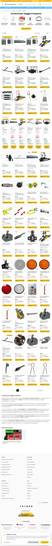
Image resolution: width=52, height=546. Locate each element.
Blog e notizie (29, 472)
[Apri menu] (2, 4)
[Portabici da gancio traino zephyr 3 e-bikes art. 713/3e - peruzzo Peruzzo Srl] (19, 69)
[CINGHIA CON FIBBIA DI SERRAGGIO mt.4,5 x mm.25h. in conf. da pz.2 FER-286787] (32, 185)
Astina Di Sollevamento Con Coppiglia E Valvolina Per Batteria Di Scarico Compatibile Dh (32, 105)
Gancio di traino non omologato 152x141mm (7, 272)
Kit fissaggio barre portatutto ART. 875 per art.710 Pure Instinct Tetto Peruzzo (6, 50)
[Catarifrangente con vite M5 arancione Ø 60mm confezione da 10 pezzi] (44, 264)
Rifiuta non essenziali (33, 542)
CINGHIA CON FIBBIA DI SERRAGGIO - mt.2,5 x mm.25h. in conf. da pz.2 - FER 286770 (6, 219)
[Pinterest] (29, 506)
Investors (29, 477)
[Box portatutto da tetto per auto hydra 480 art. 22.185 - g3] (19, 41)
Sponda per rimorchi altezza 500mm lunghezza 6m (32, 322)
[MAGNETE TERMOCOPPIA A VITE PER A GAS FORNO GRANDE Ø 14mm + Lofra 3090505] (44, 211)
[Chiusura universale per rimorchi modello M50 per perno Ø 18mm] (19, 236)
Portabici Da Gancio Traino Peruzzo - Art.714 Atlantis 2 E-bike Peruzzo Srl (19, 105)
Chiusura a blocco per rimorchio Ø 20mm (6, 244)
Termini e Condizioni (5, 490)
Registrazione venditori (6, 467)
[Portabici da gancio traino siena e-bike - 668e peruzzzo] (44, 41)
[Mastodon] (20, 506)
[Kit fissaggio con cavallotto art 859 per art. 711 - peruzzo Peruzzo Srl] (7, 96)
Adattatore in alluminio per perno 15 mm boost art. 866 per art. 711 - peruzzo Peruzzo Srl (7, 194)
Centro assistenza (5, 483)
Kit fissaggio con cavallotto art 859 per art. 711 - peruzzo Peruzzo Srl (7, 105)
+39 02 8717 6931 (47, 1)
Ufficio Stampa (30, 474)
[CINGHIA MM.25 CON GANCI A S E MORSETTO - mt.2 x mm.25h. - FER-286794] (32, 211)
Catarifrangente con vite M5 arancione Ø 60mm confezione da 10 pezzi (45, 272)
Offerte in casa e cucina (26, 7)
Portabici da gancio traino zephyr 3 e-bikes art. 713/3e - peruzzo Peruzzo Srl (19, 79)
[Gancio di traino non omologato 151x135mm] (32, 236)
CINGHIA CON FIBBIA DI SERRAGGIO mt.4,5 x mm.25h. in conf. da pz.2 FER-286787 (32, 193)
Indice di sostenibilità (31, 464)
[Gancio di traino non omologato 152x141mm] (7, 264)
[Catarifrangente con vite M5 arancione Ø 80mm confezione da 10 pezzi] (32, 264)
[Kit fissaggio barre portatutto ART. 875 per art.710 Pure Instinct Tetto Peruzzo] (7, 41)
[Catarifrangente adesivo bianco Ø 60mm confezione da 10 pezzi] (19, 264)
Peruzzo (4, 48)
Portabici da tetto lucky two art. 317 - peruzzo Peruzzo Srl (19, 166)
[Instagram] (24, 506)
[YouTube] (31, 506)
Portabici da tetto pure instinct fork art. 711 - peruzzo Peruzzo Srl (45, 79)
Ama (16, 321)
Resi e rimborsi (4, 485)
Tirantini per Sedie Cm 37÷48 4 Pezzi (44, 105)
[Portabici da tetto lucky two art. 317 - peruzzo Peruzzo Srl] (19, 157)
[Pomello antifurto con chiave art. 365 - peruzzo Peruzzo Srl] (19, 185)
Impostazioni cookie (11, 539)
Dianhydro (29, 102)
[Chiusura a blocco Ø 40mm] (32, 340)
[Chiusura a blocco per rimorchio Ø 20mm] (7, 236)
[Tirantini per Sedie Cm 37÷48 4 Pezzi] (44, 96)
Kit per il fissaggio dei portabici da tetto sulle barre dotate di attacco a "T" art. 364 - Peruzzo (32, 79)
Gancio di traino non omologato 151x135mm (32, 244)
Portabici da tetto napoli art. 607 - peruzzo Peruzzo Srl (6, 79)
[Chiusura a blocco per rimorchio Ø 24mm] (44, 314)
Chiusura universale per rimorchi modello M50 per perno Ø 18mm (19, 244)
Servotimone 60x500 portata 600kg (44, 297)
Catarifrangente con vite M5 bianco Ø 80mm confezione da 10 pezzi (19, 297)
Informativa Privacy (5, 493)
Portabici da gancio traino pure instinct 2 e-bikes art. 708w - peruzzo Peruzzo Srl (44, 166)
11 (34, 390)
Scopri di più (29, 459)
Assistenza (41, 1)
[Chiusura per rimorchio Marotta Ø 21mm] (7, 368)
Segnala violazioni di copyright (8, 498)
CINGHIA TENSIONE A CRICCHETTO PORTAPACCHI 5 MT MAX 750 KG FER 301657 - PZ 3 (19, 219)
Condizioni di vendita (6, 469)
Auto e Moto (8, 10)
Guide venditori (4, 472)
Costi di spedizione (5, 488)
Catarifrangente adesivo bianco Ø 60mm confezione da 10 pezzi (20, 272)
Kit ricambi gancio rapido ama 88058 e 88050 (31, 297)
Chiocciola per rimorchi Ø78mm (19, 348)
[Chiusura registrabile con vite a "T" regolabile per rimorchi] (19, 368)
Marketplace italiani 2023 (6, 474)
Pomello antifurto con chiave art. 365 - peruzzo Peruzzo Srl (19, 194)
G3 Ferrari (17, 48)
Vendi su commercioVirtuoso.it (7, 459)
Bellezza (28, 493)
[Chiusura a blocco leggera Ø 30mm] (44, 340)
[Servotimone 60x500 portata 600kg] (44, 289)
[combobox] (30, 4)
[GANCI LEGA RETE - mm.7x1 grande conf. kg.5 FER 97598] (44, 185)
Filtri (5, 33)
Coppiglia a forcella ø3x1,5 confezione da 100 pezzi (32, 376)
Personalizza (7, 542)
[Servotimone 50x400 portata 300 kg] (7, 314)
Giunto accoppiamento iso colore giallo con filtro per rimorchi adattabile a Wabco (19, 323)
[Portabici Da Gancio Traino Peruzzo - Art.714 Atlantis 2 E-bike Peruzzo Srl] (19, 96)
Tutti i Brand (29, 483)
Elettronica (29, 495)
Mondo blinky (29, 469)
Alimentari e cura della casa (32, 488)
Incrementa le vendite (6, 464)
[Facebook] (22, 506)
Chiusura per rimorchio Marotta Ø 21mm (7, 376)
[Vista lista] (49, 33)
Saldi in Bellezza (46, 7)
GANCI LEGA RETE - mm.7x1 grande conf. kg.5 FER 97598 (44, 193)
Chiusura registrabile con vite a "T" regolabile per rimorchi (19, 376)
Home (3, 10)
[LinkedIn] (27, 506)
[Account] (43, 4)
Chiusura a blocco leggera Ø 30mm (44, 348)
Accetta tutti (45, 542)
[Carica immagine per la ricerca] (38, 4)
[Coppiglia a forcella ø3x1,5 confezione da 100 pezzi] (32, 368)
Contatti (3, 495)
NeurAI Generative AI (31, 467)
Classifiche (29, 485)
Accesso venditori (5, 462)
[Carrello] (49, 4)
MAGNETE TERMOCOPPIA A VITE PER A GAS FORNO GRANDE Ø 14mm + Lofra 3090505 (44, 219)
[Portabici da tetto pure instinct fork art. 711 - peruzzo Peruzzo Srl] (44, 69)
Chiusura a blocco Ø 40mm (32, 348)
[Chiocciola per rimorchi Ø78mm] (19, 340)
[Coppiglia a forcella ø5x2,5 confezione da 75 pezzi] (44, 368)
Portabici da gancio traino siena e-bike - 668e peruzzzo (44, 50)
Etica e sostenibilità (30, 462)
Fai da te (28, 498)
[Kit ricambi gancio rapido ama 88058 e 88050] (32, 289)
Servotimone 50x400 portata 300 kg (7, 322)
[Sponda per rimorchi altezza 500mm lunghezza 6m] (32, 314)
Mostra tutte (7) (26, 28)
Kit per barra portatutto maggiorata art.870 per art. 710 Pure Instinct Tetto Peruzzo (7, 166)
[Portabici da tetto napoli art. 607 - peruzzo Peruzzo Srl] (7, 69)
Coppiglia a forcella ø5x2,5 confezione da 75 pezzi (44, 376)
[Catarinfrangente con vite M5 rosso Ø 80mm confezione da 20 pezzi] (7, 289)
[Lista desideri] (46, 4)
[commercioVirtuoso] (10, 4)
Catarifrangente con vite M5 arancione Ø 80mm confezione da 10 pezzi (32, 272)
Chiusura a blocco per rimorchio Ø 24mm (44, 322)
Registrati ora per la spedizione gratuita (24, 1)
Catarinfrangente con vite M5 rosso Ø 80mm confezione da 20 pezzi (7, 297)
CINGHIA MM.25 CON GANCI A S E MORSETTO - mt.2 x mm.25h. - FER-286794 (32, 219)
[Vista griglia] (47, 33)
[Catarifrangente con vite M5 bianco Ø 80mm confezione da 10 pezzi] (19, 289)
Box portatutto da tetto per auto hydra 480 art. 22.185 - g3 (19, 50)
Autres (41, 102)
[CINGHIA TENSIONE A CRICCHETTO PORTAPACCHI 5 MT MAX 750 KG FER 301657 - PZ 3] (19, 211)
